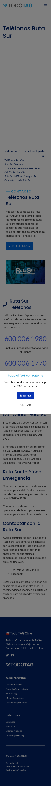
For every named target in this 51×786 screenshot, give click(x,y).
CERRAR (25, 404)
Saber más (25, 395)
